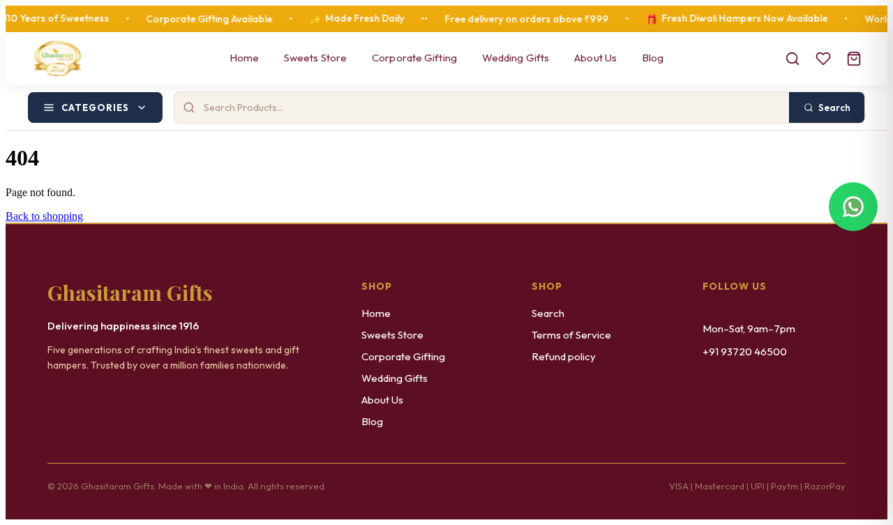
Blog (652, 57)
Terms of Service (571, 334)
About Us (595, 57)
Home (244, 57)
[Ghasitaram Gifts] (57, 58)
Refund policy (564, 356)
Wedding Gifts (515, 57)
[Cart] (854, 58)
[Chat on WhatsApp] (853, 206)
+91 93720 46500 (745, 351)
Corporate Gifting (414, 57)
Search (548, 313)
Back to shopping (44, 216)
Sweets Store (315, 57)
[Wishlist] (823, 58)
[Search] (792, 58)
